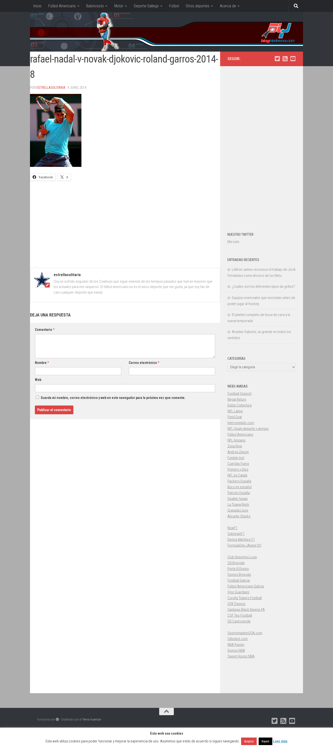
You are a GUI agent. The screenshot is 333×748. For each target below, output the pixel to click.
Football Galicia (238, 580)
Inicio (37, 6)
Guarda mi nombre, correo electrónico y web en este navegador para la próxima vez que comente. (113, 398)
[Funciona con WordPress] (57, 719)
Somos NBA (236, 650)
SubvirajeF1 (236, 534)
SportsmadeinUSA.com (244, 633)
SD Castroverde (239, 621)
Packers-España (239, 481)
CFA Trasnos (236, 604)
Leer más (280, 741)
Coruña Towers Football (244, 598)
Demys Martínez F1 (241, 539)
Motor (118, 6)
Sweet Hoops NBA (241, 656)
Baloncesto (95, 6)
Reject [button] (265, 741)
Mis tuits (233, 242)
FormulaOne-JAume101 (244, 545)
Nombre (42, 363)
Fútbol (174, 6)
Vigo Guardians (238, 592)
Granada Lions (237, 510)
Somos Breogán (239, 574)
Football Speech (239, 393)
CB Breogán (236, 563)
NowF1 (232, 528)
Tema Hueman (91, 719)
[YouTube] (293, 59)
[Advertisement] (125, 222)
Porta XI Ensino (238, 569)
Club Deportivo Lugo (242, 557)
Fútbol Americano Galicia (245, 586)
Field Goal (234, 417)
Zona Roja (234, 446)
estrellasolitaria (51, 88)
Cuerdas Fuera (238, 463)
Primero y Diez (237, 469)
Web (38, 380)
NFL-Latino (235, 411)
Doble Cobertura (239, 405)
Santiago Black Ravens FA (246, 609)
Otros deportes (197, 6)
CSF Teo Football (239, 615)
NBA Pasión (235, 644)
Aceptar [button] (249, 741)
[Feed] (285, 59)
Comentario (44, 330)
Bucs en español (239, 487)
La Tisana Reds (238, 504)
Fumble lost (235, 458)
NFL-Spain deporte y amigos (248, 428)
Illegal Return (236, 399)
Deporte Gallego (146, 6)
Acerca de (228, 6)
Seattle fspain (237, 498)
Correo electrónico (144, 363)
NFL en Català (237, 475)
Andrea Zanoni (238, 452)
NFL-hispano (236, 440)
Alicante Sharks (238, 516)
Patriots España (238, 493)
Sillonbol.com (237, 639)
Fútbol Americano (62, 6)
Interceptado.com (240, 423)
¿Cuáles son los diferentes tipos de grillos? (263, 286)
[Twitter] (277, 59)
